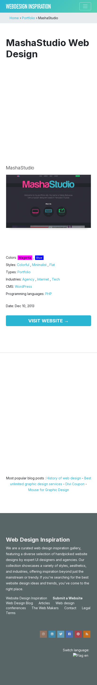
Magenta (25, 257)
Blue (39, 257)
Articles (44, 603)
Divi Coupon (75, 484)
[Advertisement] (48, 110)
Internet (43, 279)
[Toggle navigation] (85, 6)
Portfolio (24, 272)
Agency (28, 279)
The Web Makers (45, 608)
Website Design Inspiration (26, 598)
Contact (70, 608)
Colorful (23, 265)
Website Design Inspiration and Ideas (28, 6)
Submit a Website (68, 598)
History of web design (64, 478)
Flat (52, 265)
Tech (56, 279)
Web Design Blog (19, 603)
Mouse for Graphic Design (48, 490)
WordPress (23, 286)
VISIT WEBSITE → (48, 321)
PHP (48, 294)
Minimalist (39, 265)
